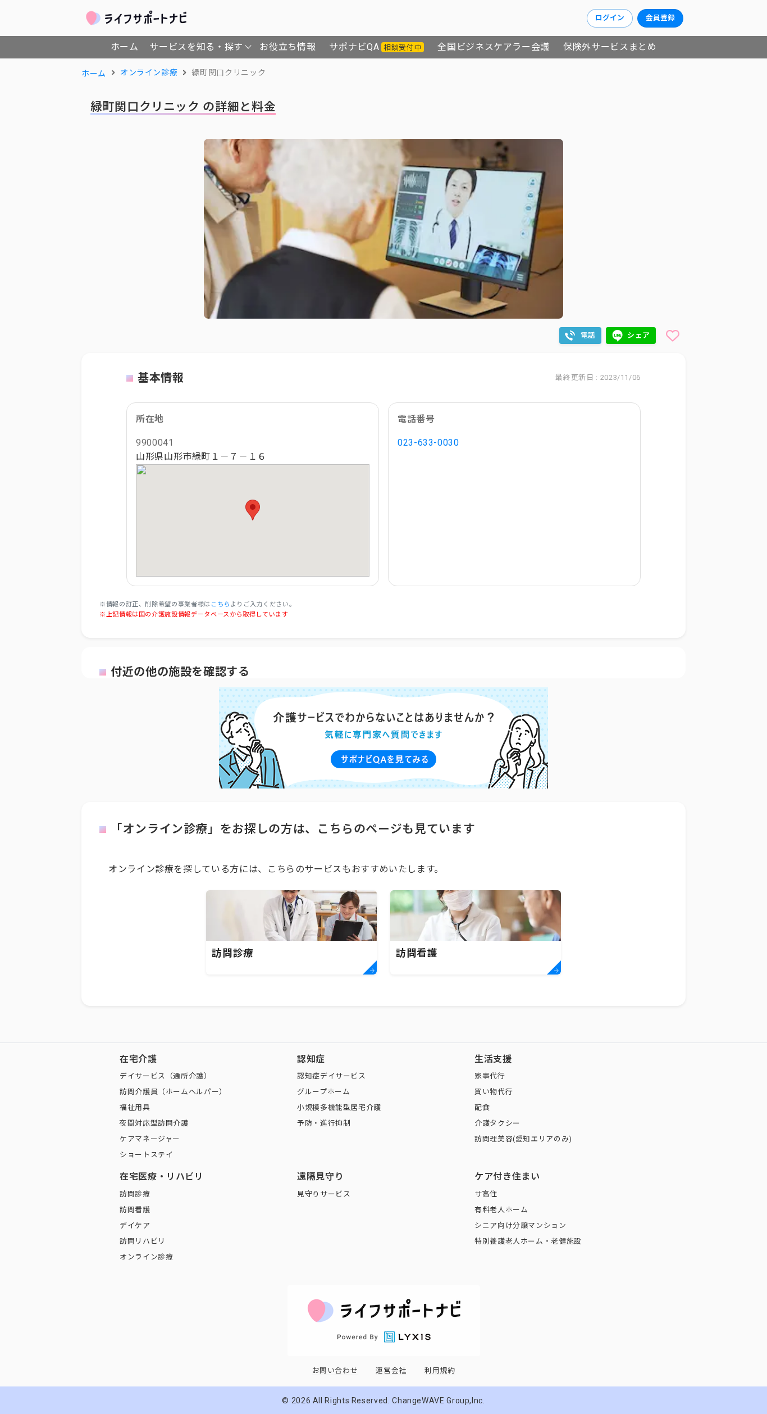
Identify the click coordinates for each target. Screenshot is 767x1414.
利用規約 (439, 1370)
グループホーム (323, 1091)
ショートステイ (146, 1154)
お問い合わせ (335, 1370)
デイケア (135, 1225)
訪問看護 (135, 1209)
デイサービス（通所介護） (166, 1076)
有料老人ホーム (501, 1209)
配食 (482, 1107)
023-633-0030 (428, 442)
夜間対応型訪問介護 (154, 1123)
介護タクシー (497, 1123)
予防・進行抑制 (323, 1123)
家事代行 (489, 1076)
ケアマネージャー (150, 1139)
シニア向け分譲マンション (520, 1225)
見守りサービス (323, 1194)
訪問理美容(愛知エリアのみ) (523, 1139)
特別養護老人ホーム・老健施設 (528, 1241)
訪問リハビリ (143, 1241)
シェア (638, 335)
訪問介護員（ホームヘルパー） (173, 1091)
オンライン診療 (146, 1257)
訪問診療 (135, 1194)
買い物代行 (493, 1091)
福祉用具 (135, 1107)
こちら (220, 604)
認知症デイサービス (331, 1076)
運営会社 (391, 1370)
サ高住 (485, 1194)
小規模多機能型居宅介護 (339, 1107)
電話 (588, 335)
